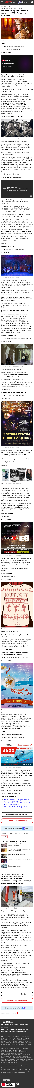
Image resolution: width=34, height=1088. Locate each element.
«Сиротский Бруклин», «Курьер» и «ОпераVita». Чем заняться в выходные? (18, 855)
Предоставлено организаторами (11, 40)
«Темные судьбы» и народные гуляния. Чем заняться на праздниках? (19, 849)
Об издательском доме (9, 1024)
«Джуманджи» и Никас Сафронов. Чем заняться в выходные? (18, 844)
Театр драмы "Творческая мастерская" (14, 366)
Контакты (4, 1027)
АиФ (15, 908)
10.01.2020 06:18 (5, 7)
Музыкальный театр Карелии (11, 277)
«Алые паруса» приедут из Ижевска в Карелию (20, 859)
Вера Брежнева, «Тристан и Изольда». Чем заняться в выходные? (16, 800)
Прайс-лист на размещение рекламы (14, 1029)
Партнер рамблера (15, 1079)
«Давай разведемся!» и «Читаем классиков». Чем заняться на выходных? (19, 865)
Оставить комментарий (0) (17, 821)
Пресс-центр (23, 1024)
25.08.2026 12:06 (5, 874)
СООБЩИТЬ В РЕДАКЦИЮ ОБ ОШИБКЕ (13, 1031)
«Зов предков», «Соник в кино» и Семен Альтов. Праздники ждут (16, 803)
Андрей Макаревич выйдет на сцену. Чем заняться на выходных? (16, 807)
